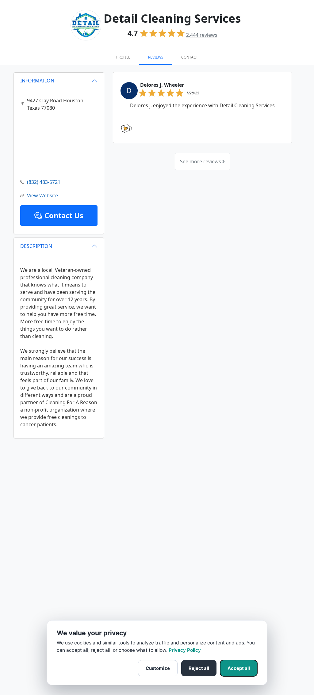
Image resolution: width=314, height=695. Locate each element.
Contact (189, 57)
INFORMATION (37, 80)
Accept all (239, 668)
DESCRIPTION (36, 246)
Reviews (155, 57)
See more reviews (201, 161)
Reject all (199, 668)
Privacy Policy (185, 650)
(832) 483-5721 (43, 182)
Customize (158, 668)
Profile (123, 57)
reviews (201, 35)
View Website (42, 195)
